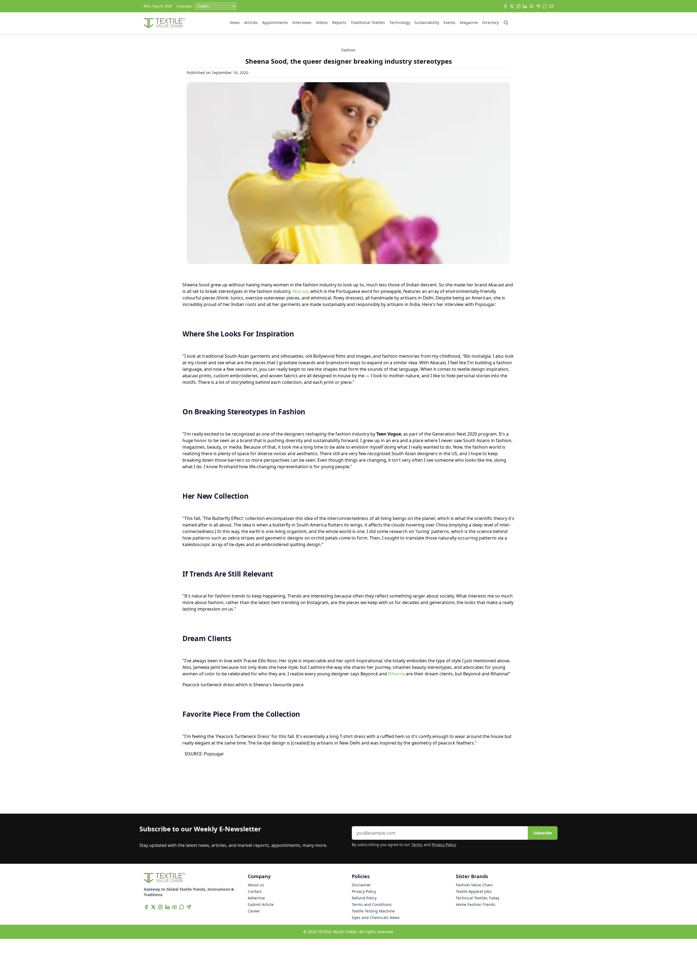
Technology (399, 22)
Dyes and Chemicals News (376, 917)
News (235, 22)
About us (256, 884)
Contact (255, 891)
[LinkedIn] (525, 6)
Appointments (275, 22)
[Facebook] (505, 6)
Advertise (256, 897)
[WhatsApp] (544, 6)
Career (254, 911)
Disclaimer (361, 884)
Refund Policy (364, 897)
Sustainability (426, 22)
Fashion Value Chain (474, 884)
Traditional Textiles (368, 22)
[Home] (164, 23)
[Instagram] (518, 6)
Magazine (469, 22)
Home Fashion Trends (475, 904)
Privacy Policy (444, 844)
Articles (251, 22)
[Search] (506, 22)
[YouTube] (531, 6)
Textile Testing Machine (373, 911)
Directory (490, 22)
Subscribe (543, 832)
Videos (322, 22)
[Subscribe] (551, 6)
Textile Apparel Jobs (474, 891)
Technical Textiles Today (477, 897)
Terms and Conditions (372, 904)
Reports (339, 22)
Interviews (301, 22)
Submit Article (261, 904)
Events (450, 22)
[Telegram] (538, 6)
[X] (512, 6)
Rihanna (396, 674)
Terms (417, 844)
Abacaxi (300, 291)
